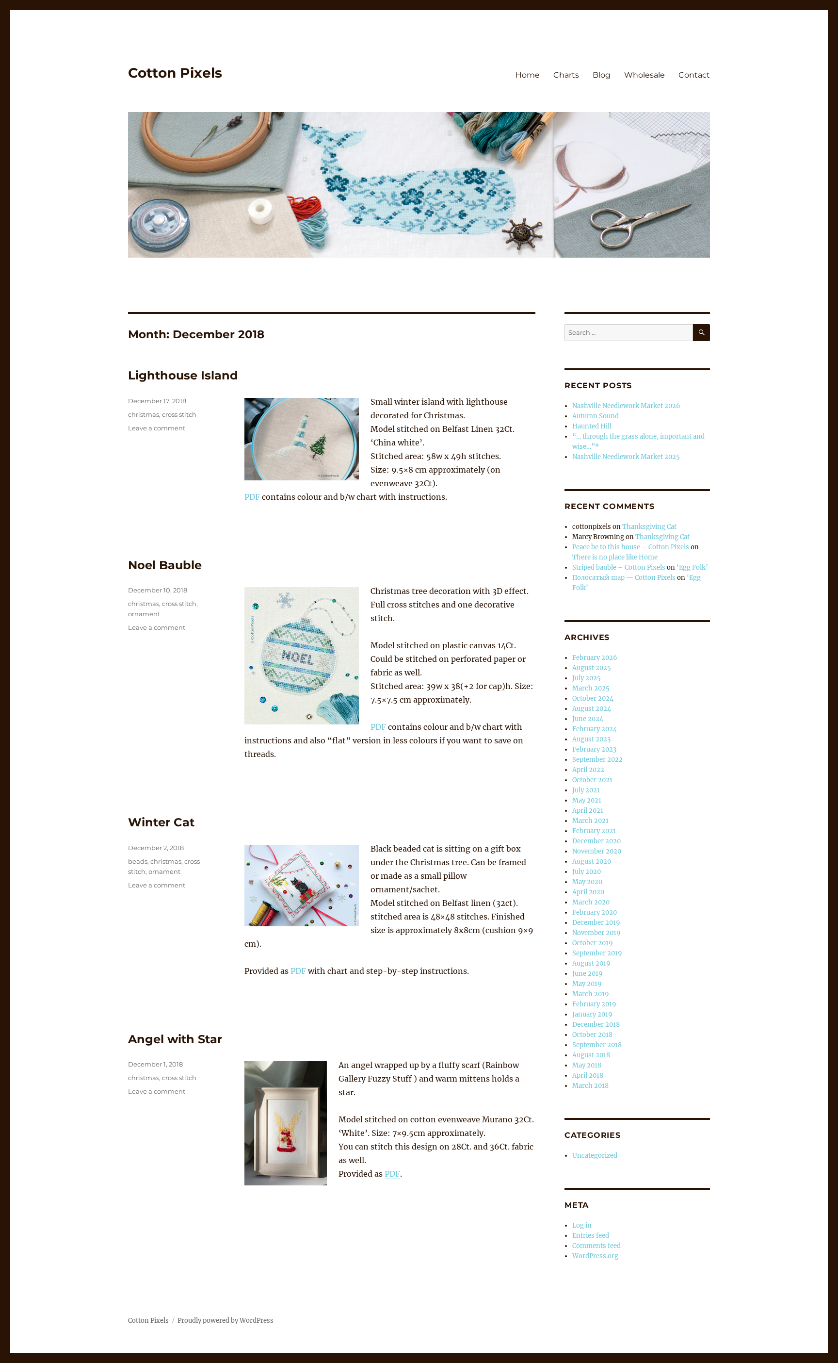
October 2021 (592, 780)
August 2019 (591, 963)
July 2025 (586, 678)
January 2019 (592, 1014)
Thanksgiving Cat (649, 527)
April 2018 (587, 1075)
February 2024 (594, 729)
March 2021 (590, 821)
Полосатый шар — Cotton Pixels (624, 578)
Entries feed (590, 1236)
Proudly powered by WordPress (225, 1320)
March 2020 (591, 902)
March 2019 (590, 994)
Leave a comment (156, 428)
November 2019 (596, 933)
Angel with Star (175, 1039)
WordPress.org (595, 1256)
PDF (252, 497)
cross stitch (179, 414)
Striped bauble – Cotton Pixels (618, 567)
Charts (566, 75)
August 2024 (591, 709)
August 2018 (591, 1055)
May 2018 (586, 1065)
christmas (143, 414)
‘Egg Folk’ (692, 567)
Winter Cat (161, 822)
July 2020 (586, 872)
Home (528, 75)
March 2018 (590, 1086)
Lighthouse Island (183, 375)
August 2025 (591, 668)
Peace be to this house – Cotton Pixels (630, 547)
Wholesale (644, 75)
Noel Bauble (165, 565)
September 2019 (597, 953)
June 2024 (587, 719)
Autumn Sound (595, 416)
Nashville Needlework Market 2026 (626, 406)
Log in (582, 1225)
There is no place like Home (615, 557)
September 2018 (597, 1045)
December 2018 (596, 1024)
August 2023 (591, 739)
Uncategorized (594, 1155)
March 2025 (591, 688)
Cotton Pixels (175, 73)
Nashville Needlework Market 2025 (626, 457)
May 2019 (587, 984)
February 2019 (594, 1004)
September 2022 (597, 759)
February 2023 (594, 749)
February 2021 (594, 831)
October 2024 (592, 698)
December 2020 (596, 841)
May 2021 (586, 800)
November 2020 (596, 851)
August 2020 (591, 861)
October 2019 (592, 943)
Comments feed (596, 1246)
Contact (694, 75)
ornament (144, 614)
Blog (602, 75)
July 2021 (586, 790)
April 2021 (587, 810)
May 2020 (587, 882)
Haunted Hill (592, 426)
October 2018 (592, 1035)
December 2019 (596, 923)
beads (137, 861)
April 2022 (588, 770)
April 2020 (588, 892)
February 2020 (594, 912)
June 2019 (587, 973)
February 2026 (594, 658)
